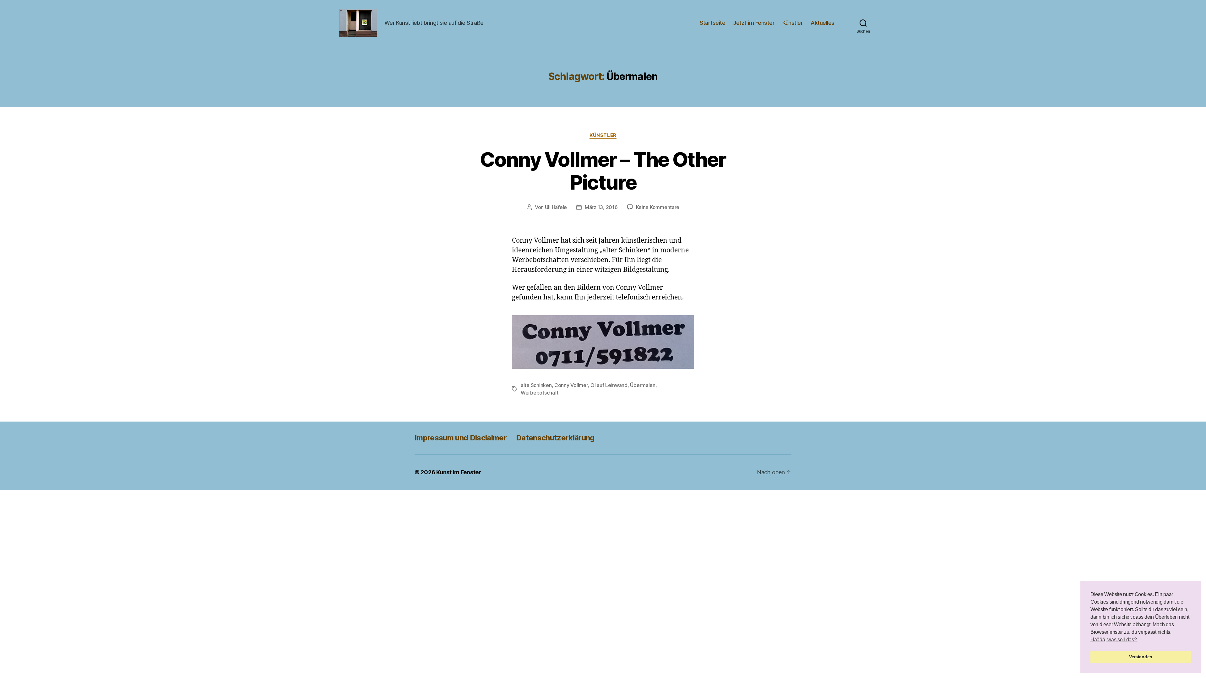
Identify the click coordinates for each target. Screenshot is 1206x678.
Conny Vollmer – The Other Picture (603, 170)
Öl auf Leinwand (608, 385)
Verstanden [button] (1140, 656)
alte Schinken (536, 385)
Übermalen (642, 385)
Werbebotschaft (539, 393)
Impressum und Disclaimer (461, 437)
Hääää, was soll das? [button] (1113, 639)
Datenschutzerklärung (555, 437)
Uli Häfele (556, 207)
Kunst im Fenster (458, 472)
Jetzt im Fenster (753, 22)
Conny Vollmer (571, 385)
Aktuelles (822, 22)
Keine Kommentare (658, 207)
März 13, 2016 (601, 207)
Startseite (712, 22)
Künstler (792, 22)
